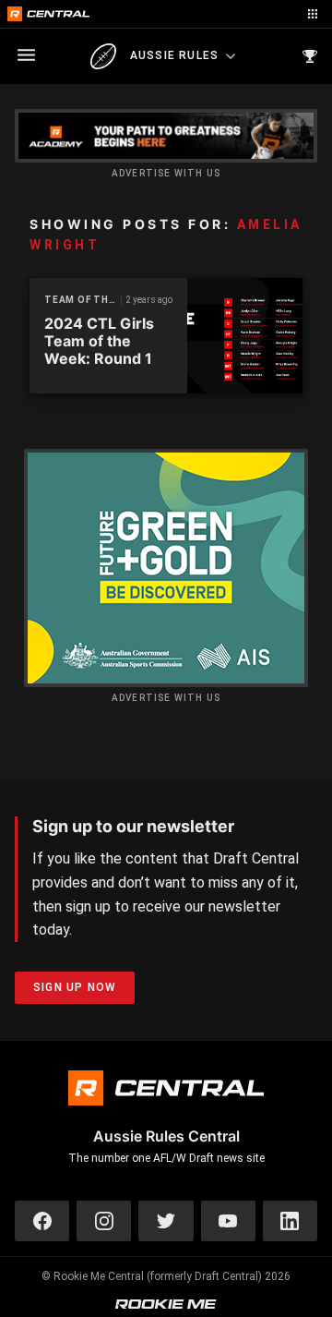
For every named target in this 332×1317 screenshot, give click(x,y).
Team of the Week (83, 300)
